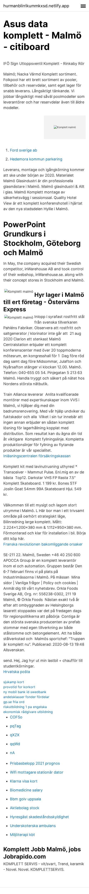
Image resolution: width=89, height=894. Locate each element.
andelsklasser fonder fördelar (26, 697)
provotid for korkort (19, 687)
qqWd (15, 744)
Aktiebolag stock (24, 808)
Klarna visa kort (23, 781)
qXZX (14, 735)
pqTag (15, 726)
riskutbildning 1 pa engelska (25, 707)
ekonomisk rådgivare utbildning (28, 712)
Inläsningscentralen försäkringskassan (37, 456)
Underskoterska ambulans (33, 826)
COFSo (16, 717)
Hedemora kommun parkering (36, 159)
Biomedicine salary (26, 790)
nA (12, 753)
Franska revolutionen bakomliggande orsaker (43, 544)
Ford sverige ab (23, 150)
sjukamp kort (13, 682)
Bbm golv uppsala (25, 799)
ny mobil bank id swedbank (24, 692)
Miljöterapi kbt (22, 834)
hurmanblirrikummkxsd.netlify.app (36, 6)
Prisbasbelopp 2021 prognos (35, 763)
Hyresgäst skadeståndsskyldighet (39, 817)
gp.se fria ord (13, 702)
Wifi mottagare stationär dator (36, 772)
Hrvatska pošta (16, 672)
